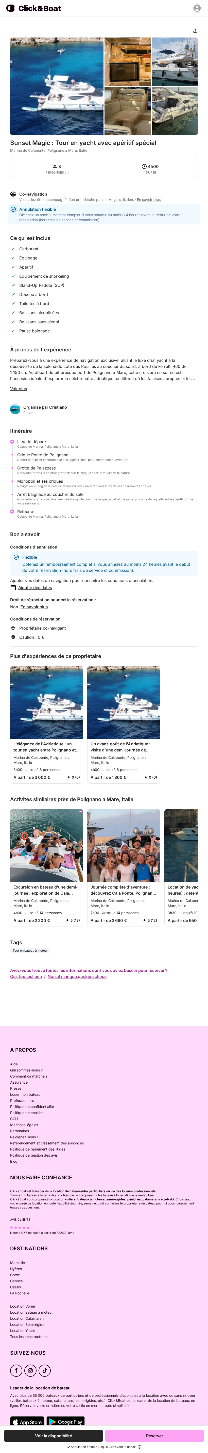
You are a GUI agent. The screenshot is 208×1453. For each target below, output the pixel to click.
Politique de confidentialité (32, 1106)
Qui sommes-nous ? (26, 1070)
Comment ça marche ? (28, 1076)
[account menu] (197, 8)
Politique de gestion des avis (34, 1155)
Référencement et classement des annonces (47, 1143)
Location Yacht (22, 1330)
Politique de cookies (26, 1112)
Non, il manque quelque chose (77, 976)
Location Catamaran (27, 1318)
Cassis (15, 1287)
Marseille (17, 1262)
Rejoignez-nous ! (24, 1137)
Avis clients (20, 1219)
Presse (15, 1088)
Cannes (16, 1281)
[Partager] (195, 30)
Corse (15, 1275)
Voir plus (18, 388)
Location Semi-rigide (27, 1324)
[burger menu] (187, 8)
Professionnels (22, 1100)
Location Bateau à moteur (31, 1312)
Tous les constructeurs (28, 1336)
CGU (14, 1119)
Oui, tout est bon (26, 976)
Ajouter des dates (35, 587)
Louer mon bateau (25, 1094)
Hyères (16, 1269)
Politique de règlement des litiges (37, 1149)
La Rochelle (19, 1293)
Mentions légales (24, 1125)
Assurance (19, 1082)
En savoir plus (34, 606)
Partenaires (19, 1131)
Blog (14, 1161)
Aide (14, 1064)
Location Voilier (22, 1306)
